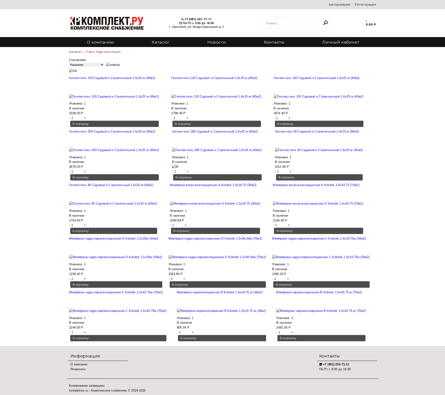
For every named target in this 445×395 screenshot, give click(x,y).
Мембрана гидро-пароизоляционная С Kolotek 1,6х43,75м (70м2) (116, 292)
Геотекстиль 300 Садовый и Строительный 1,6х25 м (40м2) (215, 131)
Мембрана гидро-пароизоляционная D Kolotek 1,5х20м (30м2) (114, 238)
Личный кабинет (340, 42)
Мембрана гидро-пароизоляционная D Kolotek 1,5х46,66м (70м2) (215, 238)
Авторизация (339, 4)
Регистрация (365, 4)
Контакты (274, 42)
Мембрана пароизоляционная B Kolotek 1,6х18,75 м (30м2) (219, 292)
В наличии (76, 108)
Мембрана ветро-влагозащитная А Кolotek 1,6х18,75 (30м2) (213, 185)
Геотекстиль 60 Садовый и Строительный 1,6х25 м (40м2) (317, 131)
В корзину (80, 124)
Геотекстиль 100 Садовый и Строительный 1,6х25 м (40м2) (112, 78)
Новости (216, 42)
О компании (100, 42)
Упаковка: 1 (77, 103)
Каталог (160, 42)
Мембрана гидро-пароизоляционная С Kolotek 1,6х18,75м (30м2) (319, 238)
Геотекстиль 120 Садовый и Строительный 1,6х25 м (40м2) (214, 78)
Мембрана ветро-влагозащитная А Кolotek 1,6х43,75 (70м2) (316, 185)
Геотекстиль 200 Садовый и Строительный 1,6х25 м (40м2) (112, 131)
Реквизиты (78, 369)
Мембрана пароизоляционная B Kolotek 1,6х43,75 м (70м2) (319, 292)
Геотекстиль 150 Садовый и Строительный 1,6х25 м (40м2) (317, 78)
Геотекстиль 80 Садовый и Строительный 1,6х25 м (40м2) (111, 185)
